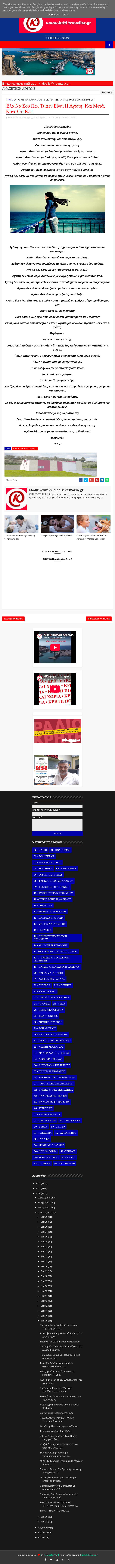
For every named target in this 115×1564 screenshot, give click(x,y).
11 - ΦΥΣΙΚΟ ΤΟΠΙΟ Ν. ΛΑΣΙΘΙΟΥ (52, 899)
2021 (38, 1188)
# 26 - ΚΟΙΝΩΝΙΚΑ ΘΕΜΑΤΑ (25, 448)
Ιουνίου (42, 1537)
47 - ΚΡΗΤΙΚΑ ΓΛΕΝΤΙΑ (47, 1114)
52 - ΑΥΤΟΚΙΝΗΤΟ (65, 1132)
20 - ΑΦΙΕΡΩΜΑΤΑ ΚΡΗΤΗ (48, 973)
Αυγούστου (44, 1527)
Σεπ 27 (44, 1231)
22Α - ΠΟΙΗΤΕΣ (62, 985)
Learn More (53, 14)
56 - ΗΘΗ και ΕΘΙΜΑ (45, 1151)
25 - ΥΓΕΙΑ (59, 1003)
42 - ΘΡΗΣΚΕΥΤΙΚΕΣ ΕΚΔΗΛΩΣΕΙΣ (53, 1089)
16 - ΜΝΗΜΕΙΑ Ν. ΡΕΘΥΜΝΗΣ (50, 945)
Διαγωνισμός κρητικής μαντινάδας (56, 1412)
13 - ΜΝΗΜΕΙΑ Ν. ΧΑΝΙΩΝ (49, 917)
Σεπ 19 (44, 1271)
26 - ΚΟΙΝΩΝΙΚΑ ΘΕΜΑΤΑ (25, 99)
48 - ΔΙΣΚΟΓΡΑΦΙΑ (70, 1120)
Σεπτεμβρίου (45, 1212)
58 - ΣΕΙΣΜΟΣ (67, 1151)
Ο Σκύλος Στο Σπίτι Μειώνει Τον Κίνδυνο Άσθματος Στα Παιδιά (92, 537)
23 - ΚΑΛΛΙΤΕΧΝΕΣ (45, 991)
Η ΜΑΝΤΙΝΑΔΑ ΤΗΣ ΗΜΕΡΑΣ (54, 1510)
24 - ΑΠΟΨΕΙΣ (42, 1003)
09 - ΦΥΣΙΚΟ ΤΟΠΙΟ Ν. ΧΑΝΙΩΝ (51, 887)
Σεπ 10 (44, 1315)
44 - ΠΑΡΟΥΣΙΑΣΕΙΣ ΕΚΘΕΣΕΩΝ (52, 1102)
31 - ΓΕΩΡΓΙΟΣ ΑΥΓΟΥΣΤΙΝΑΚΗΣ (52, 1040)
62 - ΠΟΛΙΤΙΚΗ (42, 1163)
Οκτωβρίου (44, 1207)
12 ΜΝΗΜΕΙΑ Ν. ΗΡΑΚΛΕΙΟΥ (50, 911)
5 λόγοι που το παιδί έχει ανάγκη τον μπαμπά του (19, 537)
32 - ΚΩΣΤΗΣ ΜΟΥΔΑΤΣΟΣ (48, 1046)
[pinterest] (63, 1559)
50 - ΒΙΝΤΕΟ (58, 1126)
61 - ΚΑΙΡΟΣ (69, 1157)
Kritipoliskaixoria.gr (89, 1555)
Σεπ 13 (44, 1300)
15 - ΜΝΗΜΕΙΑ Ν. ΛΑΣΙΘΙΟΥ (50, 923)
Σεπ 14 (44, 1295)
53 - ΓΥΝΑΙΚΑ (42, 1139)
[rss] (68, 1559)
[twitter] (51, 1559)
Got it (66, 14)
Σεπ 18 (44, 1276)
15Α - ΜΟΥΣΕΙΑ (42, 930)
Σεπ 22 (44, 1256)
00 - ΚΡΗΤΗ (40, 850)
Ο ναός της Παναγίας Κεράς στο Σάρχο (59, 1426)
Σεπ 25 (44, 1241)
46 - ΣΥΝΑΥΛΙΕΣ (43, 1108)
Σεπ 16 (44, 1286)
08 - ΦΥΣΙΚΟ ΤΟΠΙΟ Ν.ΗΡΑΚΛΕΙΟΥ (53, 880)
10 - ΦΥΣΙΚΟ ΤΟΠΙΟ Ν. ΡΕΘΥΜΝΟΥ (53, 893)
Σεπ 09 (44, 1320)
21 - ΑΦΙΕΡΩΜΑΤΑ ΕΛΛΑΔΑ (49, 979)
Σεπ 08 (44, 1516)
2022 (38, 1183)
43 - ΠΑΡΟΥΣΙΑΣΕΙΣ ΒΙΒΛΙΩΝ (50, 1096)
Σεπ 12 (44, 1305)
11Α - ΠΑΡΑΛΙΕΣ (43, 905)
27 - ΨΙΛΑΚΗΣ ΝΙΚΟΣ (46, 1016)
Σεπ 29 (44, 1221)
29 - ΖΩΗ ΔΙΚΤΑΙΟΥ (45, 1028)
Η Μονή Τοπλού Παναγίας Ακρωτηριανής (60, 1341)
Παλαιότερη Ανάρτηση (99, 618)
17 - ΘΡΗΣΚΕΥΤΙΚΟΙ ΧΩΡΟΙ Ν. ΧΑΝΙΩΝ (56, 951)
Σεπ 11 (44, 1310)
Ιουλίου (42, 1532)
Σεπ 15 (44, 1291)
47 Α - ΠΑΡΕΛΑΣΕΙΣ (45, 1120)
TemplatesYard (51, 1555)
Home (8, 99)
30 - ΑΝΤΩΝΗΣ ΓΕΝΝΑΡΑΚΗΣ (50, 1034)
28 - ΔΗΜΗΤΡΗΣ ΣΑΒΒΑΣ (48, 1022)
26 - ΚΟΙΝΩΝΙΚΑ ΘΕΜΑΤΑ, (67, 117)
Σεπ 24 (44, 1246)
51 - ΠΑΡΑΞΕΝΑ (43, 1132)
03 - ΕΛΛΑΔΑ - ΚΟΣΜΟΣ (47, 862)
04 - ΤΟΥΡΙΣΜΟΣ (43, 868)
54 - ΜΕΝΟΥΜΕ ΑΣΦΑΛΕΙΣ (49, 1145)
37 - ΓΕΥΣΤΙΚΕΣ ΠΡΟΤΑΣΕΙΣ (49, 1071)
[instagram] (57, 1559)
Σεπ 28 (44, 1226)
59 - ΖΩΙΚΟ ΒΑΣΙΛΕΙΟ (46, 1157)
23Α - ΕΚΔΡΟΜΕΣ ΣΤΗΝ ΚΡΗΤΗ (51, 997)
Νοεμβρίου (44, 1202)
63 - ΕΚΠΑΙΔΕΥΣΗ (64, 1163)
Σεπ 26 (44, 1236)
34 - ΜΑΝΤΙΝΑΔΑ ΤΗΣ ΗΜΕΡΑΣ (51, 1052)
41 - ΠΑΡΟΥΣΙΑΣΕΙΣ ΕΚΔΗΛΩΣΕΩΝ (53, 1083)
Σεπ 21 (44, 1261)
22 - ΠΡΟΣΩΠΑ (42, 985)
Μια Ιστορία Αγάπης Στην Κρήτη (55, 1431)
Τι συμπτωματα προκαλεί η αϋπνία (56, 535)
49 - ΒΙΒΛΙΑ (40, 1126)
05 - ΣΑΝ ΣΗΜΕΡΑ (66, 868)
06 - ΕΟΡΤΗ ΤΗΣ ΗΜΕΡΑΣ (48, 874)
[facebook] (45, 1559)
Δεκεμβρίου (44, 1197)
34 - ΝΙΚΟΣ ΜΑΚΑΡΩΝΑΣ (48, 1059)
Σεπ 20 (44, 1266)
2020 (38, 1193)
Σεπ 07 (44, 1521)
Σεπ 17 (44, 1281)
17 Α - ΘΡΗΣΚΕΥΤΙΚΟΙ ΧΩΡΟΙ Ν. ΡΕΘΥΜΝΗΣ (52, 959)
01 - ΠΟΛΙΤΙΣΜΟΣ (60, 850)
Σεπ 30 (44, 1216)
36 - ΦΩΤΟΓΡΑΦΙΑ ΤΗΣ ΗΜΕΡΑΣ (52, 1065)
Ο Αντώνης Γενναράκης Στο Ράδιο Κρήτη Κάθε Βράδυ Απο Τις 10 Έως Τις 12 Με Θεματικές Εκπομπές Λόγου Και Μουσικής (57, 747)
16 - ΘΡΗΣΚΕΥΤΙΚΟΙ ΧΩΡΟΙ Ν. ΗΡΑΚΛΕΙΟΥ (51, 938)
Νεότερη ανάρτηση (13, 618)
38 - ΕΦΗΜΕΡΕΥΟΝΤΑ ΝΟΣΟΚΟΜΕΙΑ (54, 1077)
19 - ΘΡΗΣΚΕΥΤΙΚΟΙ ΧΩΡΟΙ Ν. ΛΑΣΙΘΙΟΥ (57, 966)
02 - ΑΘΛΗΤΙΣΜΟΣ (44, 856)
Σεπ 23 (44, 1251)
